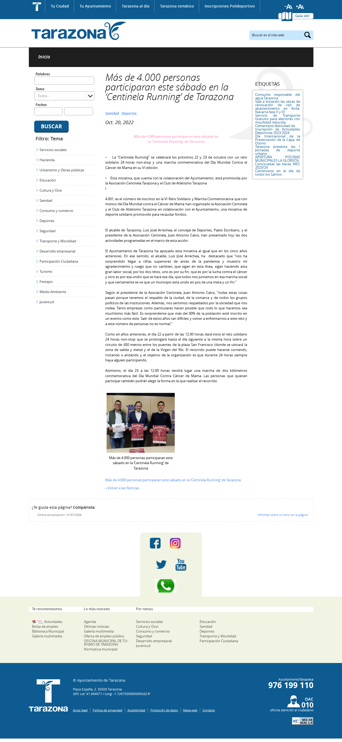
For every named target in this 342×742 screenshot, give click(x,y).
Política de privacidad (107, 710)
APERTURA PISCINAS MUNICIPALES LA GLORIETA (277, 159)
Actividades (53, 621)
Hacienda (47, 159)
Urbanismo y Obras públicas (62, 170)
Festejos (46, 281)
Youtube (181, 564)
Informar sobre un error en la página (283, 515)
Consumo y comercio (56, 210)
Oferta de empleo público (104, 636)
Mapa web (190, 710)
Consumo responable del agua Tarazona (277, 96)
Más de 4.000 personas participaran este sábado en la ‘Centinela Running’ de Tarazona (173, 479)
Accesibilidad (136, 710)
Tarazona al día (135, 6)
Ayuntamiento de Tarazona (77, 30)
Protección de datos (164, 710)
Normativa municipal (100, 649)
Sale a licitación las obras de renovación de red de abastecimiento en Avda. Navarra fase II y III (277, 106)
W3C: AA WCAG (302, 721)
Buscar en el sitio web (268, 35)
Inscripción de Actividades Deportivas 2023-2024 (277, 131)
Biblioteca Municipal (48, 631)
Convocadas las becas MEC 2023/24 (277, 165)
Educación (48, 180)
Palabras (43, 74)
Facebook (155, 543)
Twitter (161, 564)
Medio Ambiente (53, 291)
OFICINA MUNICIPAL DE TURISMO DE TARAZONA (106, 642)
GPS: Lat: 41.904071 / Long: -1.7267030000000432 (110, 694)
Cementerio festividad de (275, 125)
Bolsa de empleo (45, 626)
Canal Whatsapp (171, 586)
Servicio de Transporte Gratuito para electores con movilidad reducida (277, 119)
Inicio (37, 6)
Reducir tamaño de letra (288, 6)
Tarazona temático (177, 6)
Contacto (209, 710)
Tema (40, 89)
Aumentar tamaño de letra (300, 6)
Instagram (180, 543)
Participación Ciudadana (59, 261)
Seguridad (48, 230)
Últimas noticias (96, 626)
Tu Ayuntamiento (95, 6)
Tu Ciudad (60, 6)
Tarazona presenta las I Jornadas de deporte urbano (277, 150)
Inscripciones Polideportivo (230, 6)
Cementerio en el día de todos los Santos (277, 172)
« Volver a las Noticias (122, 488)
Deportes (47, 220)
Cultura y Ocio (51, 190)
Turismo (46, 271)
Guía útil (302, 15)
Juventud (47, 301)
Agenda (90, 621)
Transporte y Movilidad (58, 241)
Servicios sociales (53, 149)
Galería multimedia (47, 636)
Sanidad (46, 200)
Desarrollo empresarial (57, 251)
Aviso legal (80, 710)
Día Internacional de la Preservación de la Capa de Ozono (277, 139)
